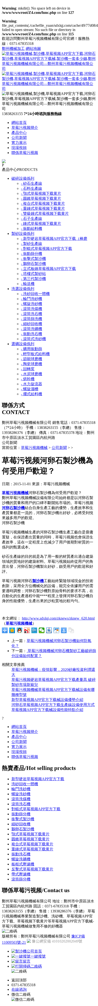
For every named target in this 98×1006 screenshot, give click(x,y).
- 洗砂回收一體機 (35, 294)
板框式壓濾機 (22, 864)
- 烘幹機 (27, 379)
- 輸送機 (27, 284)
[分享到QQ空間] (12, 630)
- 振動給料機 (31, 228)
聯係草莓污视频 (24, 153)
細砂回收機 (20, 824)
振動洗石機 (20, 854)
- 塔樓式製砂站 (33, 274)
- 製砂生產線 (31, 244)
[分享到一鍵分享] (64, 630)
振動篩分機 (20, 814)
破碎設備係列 (22, 178)
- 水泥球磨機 (31, 374)
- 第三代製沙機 (33, 279)
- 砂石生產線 (31, 183)
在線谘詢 (19, 989)
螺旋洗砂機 (20, 794)
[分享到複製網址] (71, 630)
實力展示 (19, 143)
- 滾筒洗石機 (31, 314)
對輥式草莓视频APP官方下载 (35, 809)
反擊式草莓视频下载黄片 (32, 869)
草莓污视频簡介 (24, 128)
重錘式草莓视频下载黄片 (32, 849)
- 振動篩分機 (31, 254)
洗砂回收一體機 (24, 784)
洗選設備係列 (22, 289)
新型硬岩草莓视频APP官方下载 (37, 779)
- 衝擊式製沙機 (33, 259)
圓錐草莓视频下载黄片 (30, 839)
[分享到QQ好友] (20, 630)
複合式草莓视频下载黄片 (32, 844)
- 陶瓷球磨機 (31, 364)
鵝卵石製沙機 (22, 829)
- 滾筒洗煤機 (31, 309)
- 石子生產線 (31, 218)
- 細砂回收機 (31, 324)
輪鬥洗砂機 (20, 789)
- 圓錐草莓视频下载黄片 (41, 198)
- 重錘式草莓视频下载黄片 (43, 208)
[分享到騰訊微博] (34, 630)
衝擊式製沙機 (22, 819)
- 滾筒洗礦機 (31, 329)
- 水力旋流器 (31, 384)
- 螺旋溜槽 (29, 389)
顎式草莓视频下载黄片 (30, 834)
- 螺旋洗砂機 (31, 304)
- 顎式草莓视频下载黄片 (41, 193)
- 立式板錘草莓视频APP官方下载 (48, 269)
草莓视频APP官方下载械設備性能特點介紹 (47, 710)
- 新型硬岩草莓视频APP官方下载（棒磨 (54, 239)
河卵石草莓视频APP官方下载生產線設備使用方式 (53, 705)
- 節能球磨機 (31, 359)
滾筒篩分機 (20, 879)
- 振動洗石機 (31, 334)
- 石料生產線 (31, 188)
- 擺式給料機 (31, 394)
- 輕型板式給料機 (35, 354)
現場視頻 (19, 148)
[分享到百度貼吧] (49, 630)
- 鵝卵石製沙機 (33, 264)
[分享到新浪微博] (27, 630)
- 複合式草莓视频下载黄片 (43, 203)
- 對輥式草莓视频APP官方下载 (46, 249)
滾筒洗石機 (20, 804)
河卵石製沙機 (13, 508)
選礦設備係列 (22, 344)
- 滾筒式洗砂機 (33, 339)
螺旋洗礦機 (20, 859)
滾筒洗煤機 (20, 799)
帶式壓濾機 (20, 874)
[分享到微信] (42, 630)
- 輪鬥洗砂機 (31, 299)
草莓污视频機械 (34, 448)
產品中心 (19, 133)
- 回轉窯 (27, 369)
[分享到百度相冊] (56, 630)
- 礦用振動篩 (31, 349)
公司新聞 (19, 138)
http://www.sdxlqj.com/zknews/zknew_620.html (58, 618)
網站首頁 (19, 123)
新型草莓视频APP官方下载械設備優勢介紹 (47, 700)
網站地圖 (33, 49)
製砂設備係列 (22, 234)
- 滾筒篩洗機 (31, 319)
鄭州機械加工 (13, 49)
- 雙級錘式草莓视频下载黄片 (45, 213)
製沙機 (38, 581)
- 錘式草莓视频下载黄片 (41, 223)
